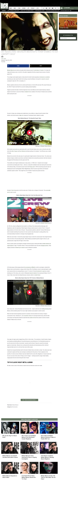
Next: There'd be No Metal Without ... (29, 399)
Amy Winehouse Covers (39, 10)
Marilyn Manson (10, 70)
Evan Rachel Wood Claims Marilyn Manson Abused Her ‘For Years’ (29, 477)
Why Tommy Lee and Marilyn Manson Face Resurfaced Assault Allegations (29, 437)
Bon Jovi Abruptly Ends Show (13, 10)
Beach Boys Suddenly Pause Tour (52, 10)
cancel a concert (45, 79)
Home (11, 8)
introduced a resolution (44, 77)
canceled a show (27, 315)
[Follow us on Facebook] (55, 8)
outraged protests (44, 245)
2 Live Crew (13, 190)
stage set (21, 115)
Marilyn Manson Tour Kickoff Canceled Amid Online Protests (10, 456)
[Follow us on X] (58, 8)
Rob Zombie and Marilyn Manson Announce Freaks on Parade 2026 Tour (48, 437)
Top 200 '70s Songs (64, 27)
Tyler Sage (3, 58)
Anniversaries (14, 406)
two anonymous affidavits (29, 267)
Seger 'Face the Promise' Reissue (27, 10)
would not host (33, 317)
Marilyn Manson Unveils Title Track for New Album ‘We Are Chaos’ (48, 477)
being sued (32, 166)
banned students (33, 273)
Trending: (4, 10)
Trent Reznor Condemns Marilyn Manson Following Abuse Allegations (47, 457)
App (28, 8)
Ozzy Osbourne (22, 151)
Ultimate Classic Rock (45, 146)
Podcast (32, 8)
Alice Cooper (14, 151)
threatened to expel (40, 271)
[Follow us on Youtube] (52, 8)
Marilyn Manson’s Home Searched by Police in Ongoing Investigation (29, 457)
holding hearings (45, 308)
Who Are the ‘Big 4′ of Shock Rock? (9, 436)
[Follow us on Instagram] (49, 8)
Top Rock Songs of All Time (66, 10)
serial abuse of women (39, 70)
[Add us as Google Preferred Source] (46, 8)
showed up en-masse (19, 247)
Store (19, 8)
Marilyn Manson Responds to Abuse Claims (9, 476)
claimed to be (28, 91)
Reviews (24, 8)
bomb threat (37, 275)
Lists (38, 8)
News (15, 8)
